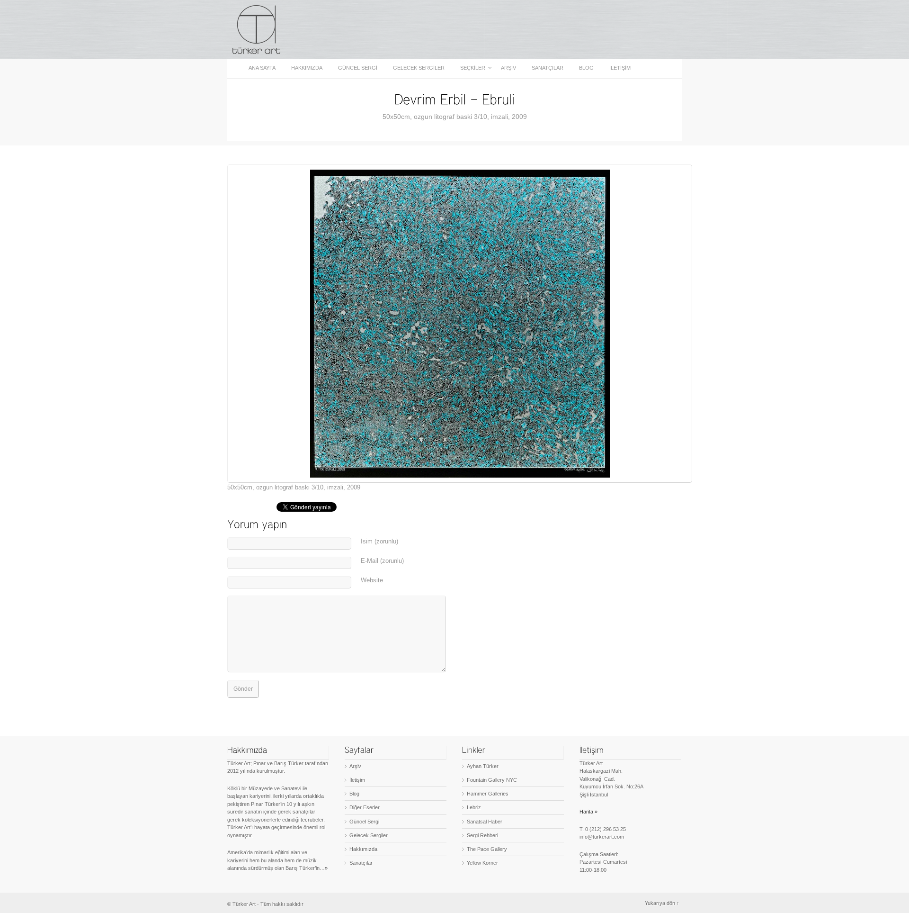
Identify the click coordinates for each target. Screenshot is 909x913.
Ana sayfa (262, 68)
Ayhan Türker (483, 766)
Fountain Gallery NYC (492, 780)
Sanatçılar (547, 68)
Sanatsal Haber (484, 821)
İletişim (620, 68)
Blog (586, 68)
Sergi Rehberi (482, 835)
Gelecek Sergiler (419, 68)
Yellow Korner (482, 863)
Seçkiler (470, 68)
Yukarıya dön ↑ (662, 903)
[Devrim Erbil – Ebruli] (454, 99)
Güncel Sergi (357, 68)
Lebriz (474, 807)
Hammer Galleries (487, 793)
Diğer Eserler (364, 807)
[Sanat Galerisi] (256, 29)
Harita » (588, 811)
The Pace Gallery (487, 849)
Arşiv (508, 68)
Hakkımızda (306, 68)
